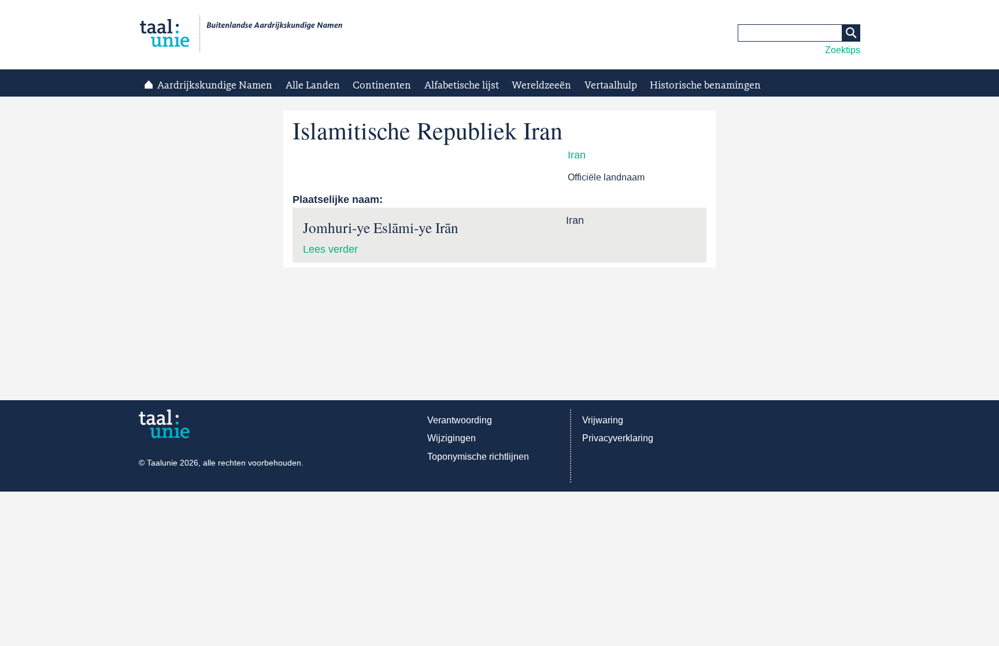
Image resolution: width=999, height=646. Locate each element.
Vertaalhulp (610, 85)
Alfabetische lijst (461, 85)
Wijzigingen (451, 438)
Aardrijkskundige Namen (214, 85)
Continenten (382, 85)
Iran (577, 155)
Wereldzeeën (541, 85)
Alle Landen (313, 85)
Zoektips (842, 50)
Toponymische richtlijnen (478, 457)
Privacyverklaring (617, 438)
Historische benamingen (705, 85)
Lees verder (330, 249)
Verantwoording (459, 420)
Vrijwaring (602, 420)
